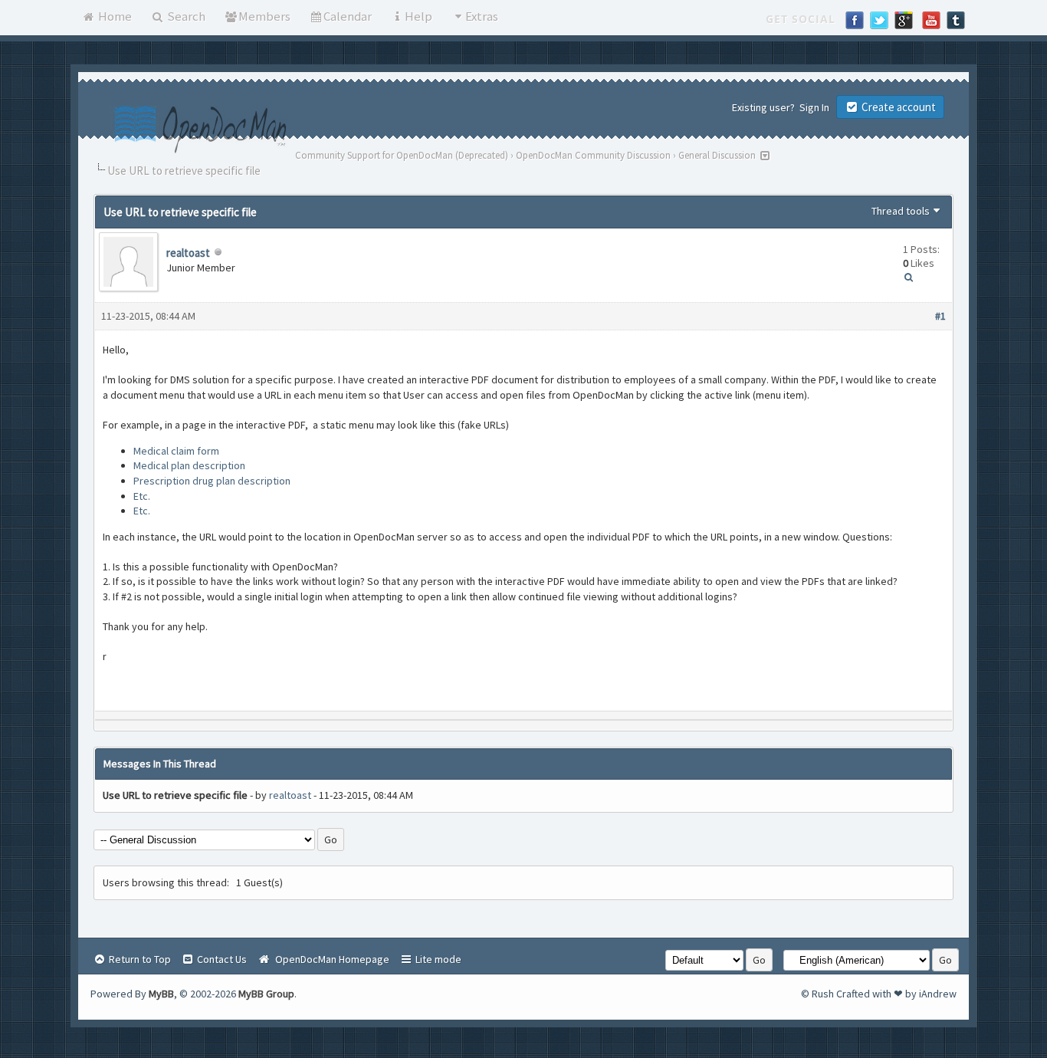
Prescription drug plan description (211, 481)
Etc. (141, 496)
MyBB (161, 994)
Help (418, 16)
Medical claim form (176, 451)
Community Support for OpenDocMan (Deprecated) (401, 155)
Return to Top (139, 959)
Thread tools (900, 211)
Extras (481, 16)
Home (114, 16)
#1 (940, 316)
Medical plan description (189, 465)
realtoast (188, 252)
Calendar (347, 16)
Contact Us (221, 959)
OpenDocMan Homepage (330, 959)
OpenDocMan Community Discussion (593, 155)
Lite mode (437, 959)
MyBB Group (266, 994)
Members (264, 16)
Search (185, 16)
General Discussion (717, 155)
